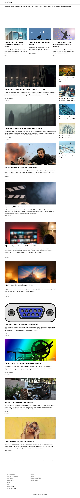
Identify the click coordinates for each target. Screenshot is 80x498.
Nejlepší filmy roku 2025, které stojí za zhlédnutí (19, 441)
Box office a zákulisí (9, 6)
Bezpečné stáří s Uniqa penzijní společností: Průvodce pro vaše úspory (14, 44)
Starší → (54, 461)
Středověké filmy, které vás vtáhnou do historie (19, 402)
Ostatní (45, 6)
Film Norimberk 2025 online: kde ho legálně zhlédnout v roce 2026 (25, 89)
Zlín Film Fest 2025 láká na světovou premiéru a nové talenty (23, 363)
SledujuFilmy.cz (8, 2)
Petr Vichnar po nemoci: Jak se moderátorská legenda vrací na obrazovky (62, 44)
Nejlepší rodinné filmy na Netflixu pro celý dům (19, 285)
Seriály (49, 6)
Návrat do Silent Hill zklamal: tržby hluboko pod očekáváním (23, 128)
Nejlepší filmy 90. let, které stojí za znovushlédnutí (20, 206)
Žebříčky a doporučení (66, 6)
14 (42, 461)
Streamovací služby (56, 6)
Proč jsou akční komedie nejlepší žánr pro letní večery (21, 167)
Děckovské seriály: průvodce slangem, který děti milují (21, 324)
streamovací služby (8, 254)
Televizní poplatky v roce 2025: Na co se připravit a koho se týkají (67, 79)
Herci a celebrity (38, 6)
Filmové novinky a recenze (21, 6)
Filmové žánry (31, 6)
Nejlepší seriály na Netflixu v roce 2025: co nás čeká (20, 246)
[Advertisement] (40, 16)
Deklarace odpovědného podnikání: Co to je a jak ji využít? (66, 155)
